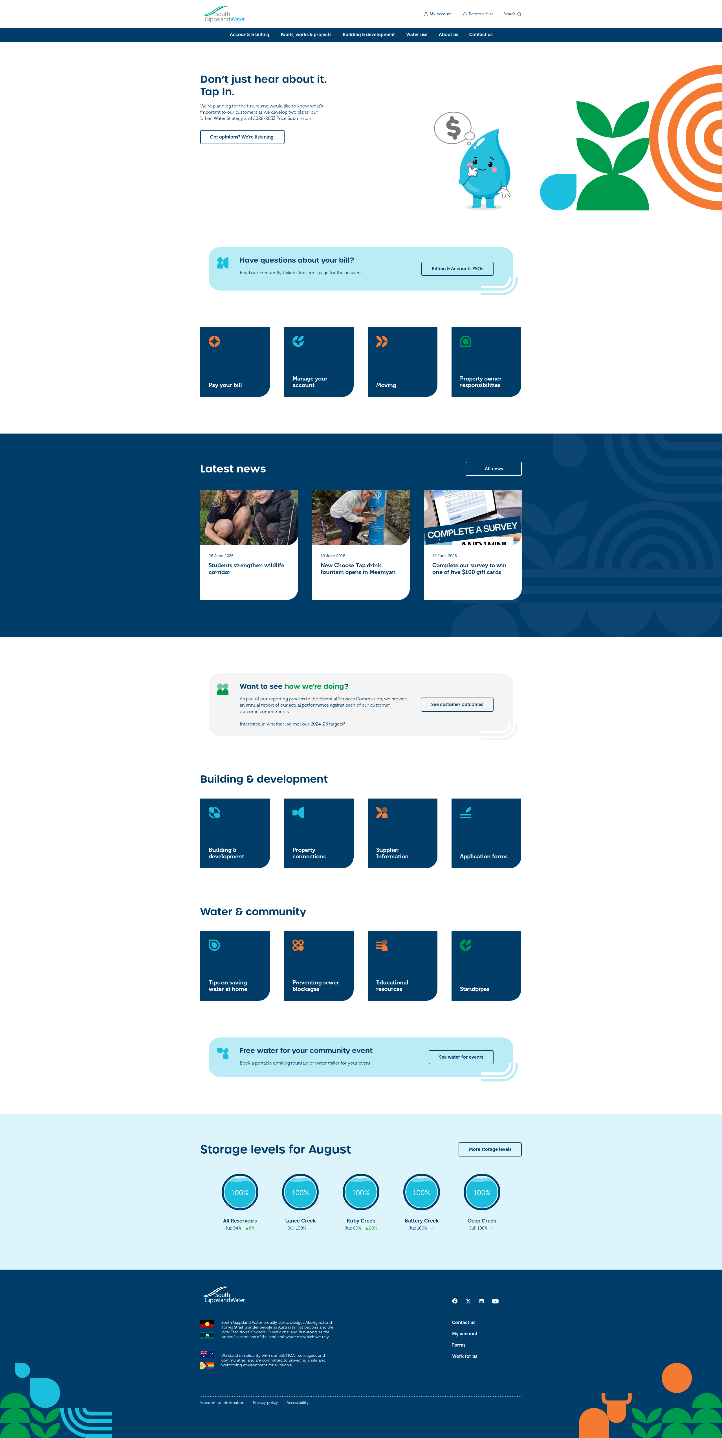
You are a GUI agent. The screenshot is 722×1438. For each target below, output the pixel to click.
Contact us (480, 34)
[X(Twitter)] (468, 1301)
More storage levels (490, 1149)
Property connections (309, 853)
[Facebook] (454, 1301)
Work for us (464, 1356)
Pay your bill (225, 385)
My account (464, 1333)
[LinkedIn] (481, 1301)
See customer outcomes (457, 704)
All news (494, 468)
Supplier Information (392, 853)
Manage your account (309, 381)
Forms (458, 1345)
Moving (386, 385)
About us (448, 34)
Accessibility (298, 1402)
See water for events (461, 1057)
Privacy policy (265, 1402)
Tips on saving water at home (228, 985)
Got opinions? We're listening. (242, 137)
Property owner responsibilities (480, 381)
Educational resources (392, 985)
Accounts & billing (249, 34)
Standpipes (474, 989)
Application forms (484, 856)
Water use (417, 34)
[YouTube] (495, 1301)
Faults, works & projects (306, 34)
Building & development (369, 34)
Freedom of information (222, 1402)
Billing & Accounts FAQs (457, 268)
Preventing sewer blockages (315, 985)
